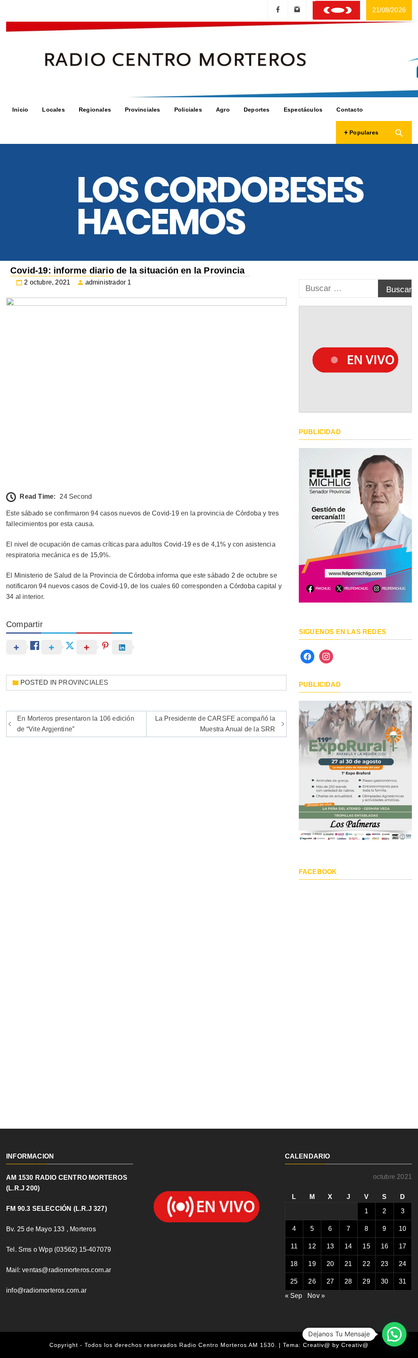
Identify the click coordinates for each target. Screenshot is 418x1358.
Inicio (20, 109)
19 (312, 1263)
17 (402, 1246)
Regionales (95, 109)
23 (384, 1263)
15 (366, 1246)
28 (348, 1281)
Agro (223, 109)
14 (348, 1246)
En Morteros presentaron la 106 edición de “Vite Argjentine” (75, 724)
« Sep (293, 1295)
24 (402, 1263)
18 (294, 1263)
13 (330, 1246)
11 (294, 1246)
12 (312, 1246)
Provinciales (142, 109)
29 (366, 1281)
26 (312, 1281)
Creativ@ (355, 1345)
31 (402, 1281)
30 (384, 1281)
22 (366, 1263)
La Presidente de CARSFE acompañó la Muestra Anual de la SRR (215, 724)
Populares (363, 132)
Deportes (257, 109)
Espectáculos (303, 109)
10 (402, 1228)
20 (330, 1263)
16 (384, 1246)
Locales (53, 109)
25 (294, 1281)
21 (348, 1263)
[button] (394, 1334)
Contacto (349, 109)
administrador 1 (108, 282)
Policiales (188, 109)
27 (330, 1281)
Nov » (316, 1295)
